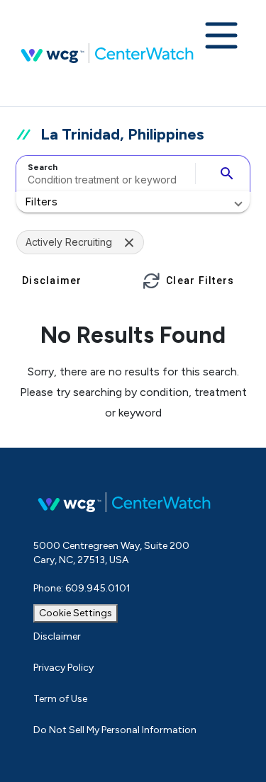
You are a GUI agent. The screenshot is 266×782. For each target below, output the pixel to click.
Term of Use (60, 699)
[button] (133, 201)
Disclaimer (57, 636)
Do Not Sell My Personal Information (114, 730)
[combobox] (103, 173)
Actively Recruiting (69, 242)
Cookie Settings (75, 613)
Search (42, 167)
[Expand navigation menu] (221, 37)
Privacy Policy (63, 668)
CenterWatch (107, 53)
